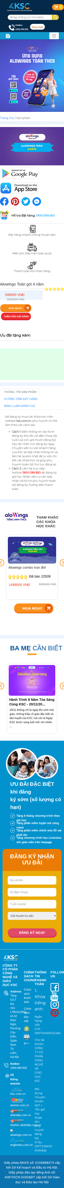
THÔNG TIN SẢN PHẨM (20, 392)
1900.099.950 (18, 1067)
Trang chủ (7, 118)
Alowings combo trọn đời (27, 567)
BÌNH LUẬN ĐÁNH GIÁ (19, 406)
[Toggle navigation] (54, 35)
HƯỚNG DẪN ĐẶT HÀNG (21, 399)
